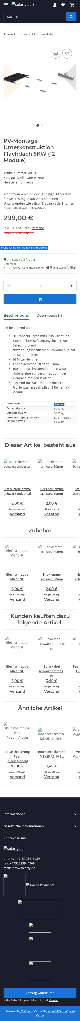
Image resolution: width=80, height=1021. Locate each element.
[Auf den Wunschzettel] (67, 54)
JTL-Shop (26, 1011)
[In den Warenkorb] (40, 299)
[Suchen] (71, 16)
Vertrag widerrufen (40, 993)
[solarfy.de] (14, 848)
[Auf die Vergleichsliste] (55, 54)
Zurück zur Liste (17, 34)
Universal (59, 404)
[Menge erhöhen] (71, 286)
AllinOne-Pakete (32, 177)
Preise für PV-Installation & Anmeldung (24, 247)
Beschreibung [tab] (16, 315)
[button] (55, 4)
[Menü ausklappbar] (6, 3)
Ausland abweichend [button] (31, 268)
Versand (38, 228)
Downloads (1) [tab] (49, 315)
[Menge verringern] (9, 286)
